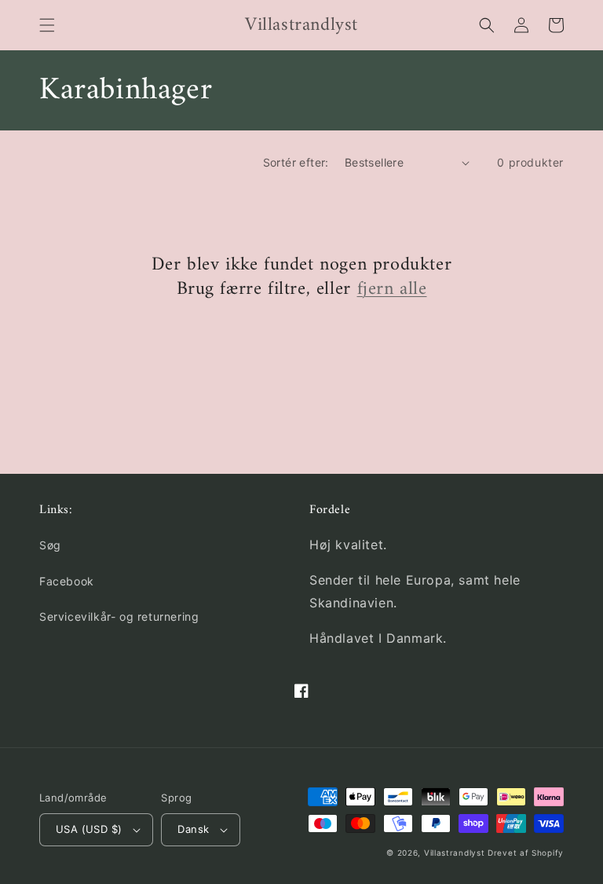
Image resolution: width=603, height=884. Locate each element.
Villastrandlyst (456, 852)
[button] (47, 25)
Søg (50, 545)
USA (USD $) (89, 829)
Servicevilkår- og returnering (119, 616)
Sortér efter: (296, 162)
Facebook (66, 581)
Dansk (193, 829)
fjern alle (392, 289)
